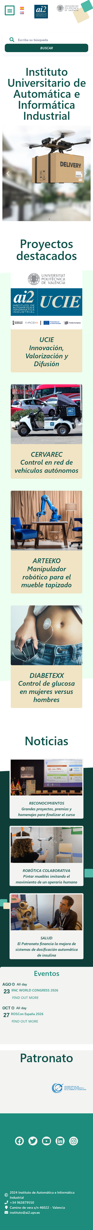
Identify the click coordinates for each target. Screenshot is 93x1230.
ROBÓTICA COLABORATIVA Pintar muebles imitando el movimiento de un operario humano (46, 876)
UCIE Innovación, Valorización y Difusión (46, 351)
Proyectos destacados (46, 249)
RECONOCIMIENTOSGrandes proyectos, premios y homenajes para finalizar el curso (46, 808)
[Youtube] (46, 1141)
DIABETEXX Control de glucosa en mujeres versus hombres (46, 687)
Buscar (46, 48)
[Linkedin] (60, 1141)
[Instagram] (73, 1141)
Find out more (25, 997)
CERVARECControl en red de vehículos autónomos (46, 461)
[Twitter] (32, 1141)
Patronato (46, 1057)
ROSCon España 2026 (27, 1014)
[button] (10, 10)
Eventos (46, 973)
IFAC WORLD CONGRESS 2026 (34, 990)
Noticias (46, 740)
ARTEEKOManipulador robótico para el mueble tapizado (46, 572)
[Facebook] (19, 1141)
